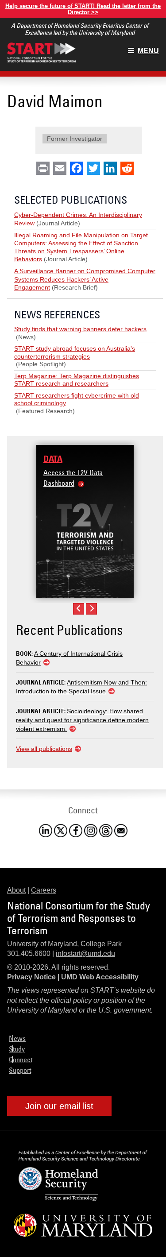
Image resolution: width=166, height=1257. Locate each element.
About (16, 890)
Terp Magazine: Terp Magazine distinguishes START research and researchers (76, 379)
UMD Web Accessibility (100, 977)
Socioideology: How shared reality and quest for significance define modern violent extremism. (82, 720)
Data (52, 458)
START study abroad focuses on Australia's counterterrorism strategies (74, 352)
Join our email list (59, 1106)
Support (20, 1070)
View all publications (44, 748)
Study (17, 1048)
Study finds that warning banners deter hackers (80, 329)
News (17, 1038)
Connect (20, 1059)
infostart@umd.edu (85, 953)
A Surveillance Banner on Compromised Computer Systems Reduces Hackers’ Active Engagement (84, 278)
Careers (43, 890)
